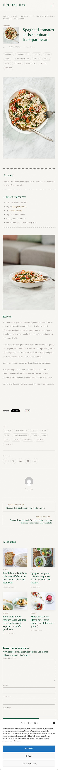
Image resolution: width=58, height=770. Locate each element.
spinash (40, 440)
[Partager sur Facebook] (6, 461)
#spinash (43, 63)
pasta (44, 435)
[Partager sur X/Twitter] (13, 461)
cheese (34, 430)
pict (6, 440)
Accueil (6, 16)
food (44, 430)
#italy (7, 59)
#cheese (37, 54)
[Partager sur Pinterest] (28, 461)
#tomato (8, 68)
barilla (8, 430)
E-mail (7, 697)
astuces (24, 16)
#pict (7, 63)
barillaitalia (21, 430)
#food (47, 54)
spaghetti (28, 440)
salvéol (16, 440)
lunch (34, 435)
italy (7, 435)
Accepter (29, 748)
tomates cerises (15, 210)
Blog (15, 16)
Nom (5, 685)
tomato (8, 444)
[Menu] (52, 5)
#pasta (46, 59)
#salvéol (17, 63)
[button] (54, 723)
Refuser (29, 756)
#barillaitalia (23, 54)
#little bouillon (22, 59)
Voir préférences (29, 763)
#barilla (8, 54)
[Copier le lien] (35, 461)
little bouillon (14, 4)
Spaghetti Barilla (19, 206)
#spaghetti (30, 63)
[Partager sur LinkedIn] (20, 461)
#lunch (36, 59)
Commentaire (10, 658)
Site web (7, 708)
